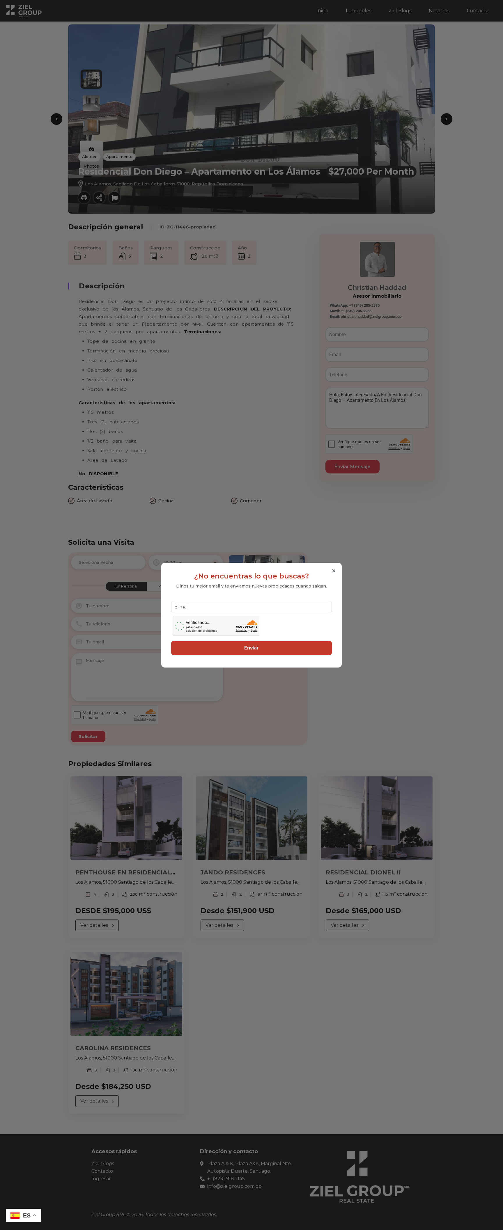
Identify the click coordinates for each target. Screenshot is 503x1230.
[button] (334, 571)
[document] (251, 615)
